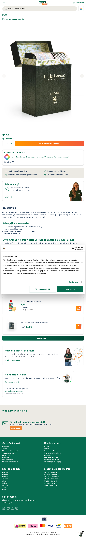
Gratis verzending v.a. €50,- (17, 171)
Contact (46, 448)
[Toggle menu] (4, 3)
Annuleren (47, 455)
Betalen (46, 446)
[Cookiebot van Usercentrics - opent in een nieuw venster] (73, 248)
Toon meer (42, 338)
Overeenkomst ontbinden (52, 453)
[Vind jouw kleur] (81, 8)
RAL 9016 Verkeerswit (51, 479)
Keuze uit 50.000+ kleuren (56, 171)
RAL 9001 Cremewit (50, 474)
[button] (44, 519)
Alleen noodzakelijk (42, 289)
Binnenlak (5, 474)
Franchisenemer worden (10, 461)
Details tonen (74, 282)
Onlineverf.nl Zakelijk (51, 451)
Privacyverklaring (55, 534)
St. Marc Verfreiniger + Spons (31, 301)
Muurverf (5, 472)
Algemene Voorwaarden (33, 534)
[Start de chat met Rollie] (66, 378)
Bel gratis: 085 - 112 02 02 (14, 391)
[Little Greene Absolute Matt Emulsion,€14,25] (11, 325)
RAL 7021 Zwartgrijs (50, 481)
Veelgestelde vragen (51, 457)
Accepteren (70, 289)
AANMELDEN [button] (16, 428)
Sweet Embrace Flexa (51, 485)
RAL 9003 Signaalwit (50, 483)
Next (82, 76)
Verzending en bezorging (52, 461)
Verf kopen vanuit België (52, 459)
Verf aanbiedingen (8, 459)
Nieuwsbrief (6, 455)
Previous (4, 76)
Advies (4, 448)
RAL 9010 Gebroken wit (51, 472)
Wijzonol (5, 485)
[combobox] (39, 8)
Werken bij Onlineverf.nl (10, 451)
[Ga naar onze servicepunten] (73, 357)
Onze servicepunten (8, 453)
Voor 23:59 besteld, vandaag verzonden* (22, 175)
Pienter (4, 489)
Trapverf (5, 479)
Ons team (5, 446)
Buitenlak (5, 476)
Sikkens (4, 483)
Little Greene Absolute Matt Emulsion (34, 323)
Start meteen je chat (12, 382)
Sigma (4, 481)
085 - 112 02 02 (23, 188)
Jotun (4, 487)
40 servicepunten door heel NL (58, 175)
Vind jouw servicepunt (12, 360)
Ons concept (6, 457)
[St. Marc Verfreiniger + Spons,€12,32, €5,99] (11, 305)
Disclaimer (45, 534)
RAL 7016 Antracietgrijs (51, 476)
